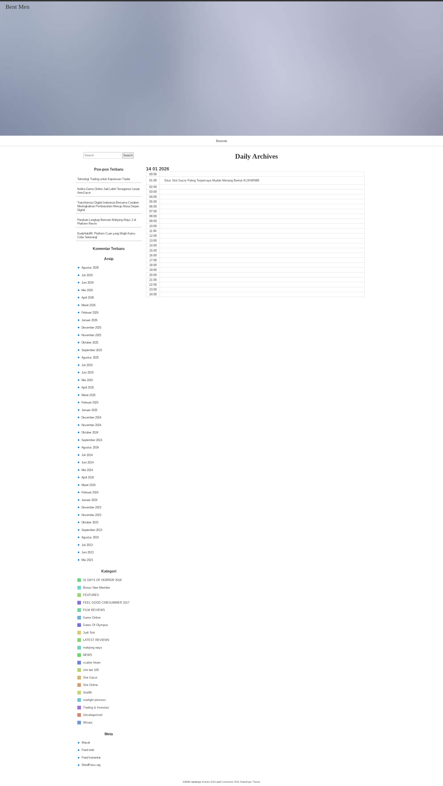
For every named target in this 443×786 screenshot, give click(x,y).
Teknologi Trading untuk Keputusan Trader (103, 179)
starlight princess (94, 700)
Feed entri (88, 750)
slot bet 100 (91, 670)
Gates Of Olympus (95, 625)
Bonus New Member (96, 587)
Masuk (86, 742)
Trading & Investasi (96, 707)
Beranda (221, 141)
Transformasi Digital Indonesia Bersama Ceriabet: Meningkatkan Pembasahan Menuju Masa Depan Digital (108, 206)
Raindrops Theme (250, 781)
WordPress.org (91, 765)
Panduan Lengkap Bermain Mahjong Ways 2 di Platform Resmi (106, 221)
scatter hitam (92, 662)
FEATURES (91, 595)
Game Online (92, 617)
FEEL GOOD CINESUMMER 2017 (106, 602)
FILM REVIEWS (94, 610)
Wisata (87, 722)
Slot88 (87, 692)
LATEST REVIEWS (96, 640)
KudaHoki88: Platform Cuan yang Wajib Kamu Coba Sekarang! (106, 235)
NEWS (87, 655)
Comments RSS (230, 781)
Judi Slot (89, 632)
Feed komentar (91, 757)
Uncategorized (92, 715)
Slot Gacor (90, 677)
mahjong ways (92, 647)
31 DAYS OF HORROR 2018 (102, 580)
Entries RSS (209, 781)
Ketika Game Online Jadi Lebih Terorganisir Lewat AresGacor (108, 190)
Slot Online (90, 685)
